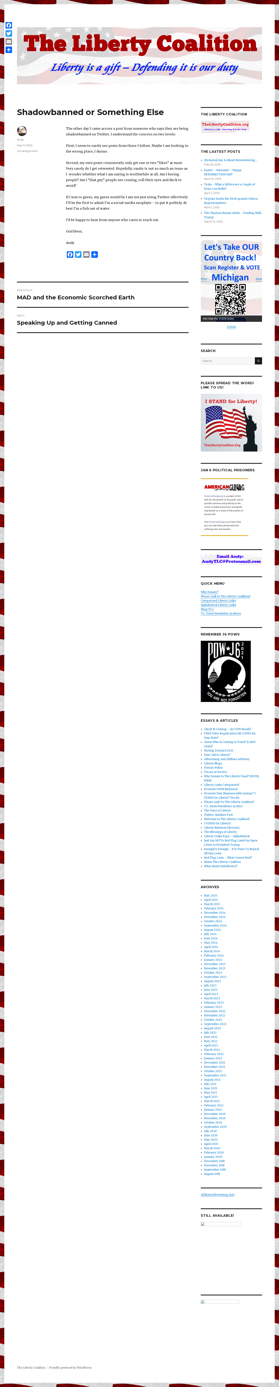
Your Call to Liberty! (217, 755)
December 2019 (214, 1161)
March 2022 (212, 1050)
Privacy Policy (213, 767)
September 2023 (215, 977)
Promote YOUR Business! (220, 789)
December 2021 (214, 1062)
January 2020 (213, 1157)
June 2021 (210, 1088)
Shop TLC (207, 609)
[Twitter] (9, 33)
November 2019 (214, 1165)
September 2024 (215, 925)
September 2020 (215, 1127)
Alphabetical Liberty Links (218, 605)
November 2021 (214, 1067)
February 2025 (213, 908)
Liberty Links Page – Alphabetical (227, 836)
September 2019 (215, 1169)
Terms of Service (215, 772)
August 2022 (212, 1028)
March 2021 (212, 1101)
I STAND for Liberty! (217, 823)
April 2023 (211, 994)
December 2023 (214, 964)
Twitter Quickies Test (218, 815)
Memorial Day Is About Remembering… (230, 160)
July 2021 (210, 1084)
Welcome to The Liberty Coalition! (226, 819)
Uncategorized (27, 151)
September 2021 (215, 1075)
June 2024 (211, 938)
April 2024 (211, 947)
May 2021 (210, 1092)
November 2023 (214, 968)
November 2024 (214, 917)
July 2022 (210, 1032)
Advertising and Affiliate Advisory (227, 759)
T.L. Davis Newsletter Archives (221, 613)
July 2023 (210, 985)
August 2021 (212, 1079)
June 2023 (211, 990)
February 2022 (214, 1054)
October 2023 (213, 972)
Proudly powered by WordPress (70, 1367)
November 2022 (214, 1015)
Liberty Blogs (213, 763)
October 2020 (213, 1122)
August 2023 (212, 981)
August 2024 (212, 930)
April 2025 (211, 900)
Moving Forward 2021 (218, 750)
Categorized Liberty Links (218, 600)
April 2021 (211, 1097)
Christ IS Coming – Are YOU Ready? (227, 729)
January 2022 (213, 1058)
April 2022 (211, 1045)
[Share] (9, 50)
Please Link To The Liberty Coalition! (229, 802)
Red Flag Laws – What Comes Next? (228, 857)
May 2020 (211, 1139)
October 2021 (213, 1071)
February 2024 (214, 955)
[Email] (9, 42)
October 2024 (213, 921)
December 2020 (215, 1114)
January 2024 (213, 960)
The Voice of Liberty (217, 810)
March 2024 (212, 951)
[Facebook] (9, 25)
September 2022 (215, 1024)
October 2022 (213, 1020)
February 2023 (214, 1002)
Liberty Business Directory (222, 827)
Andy (20, 139)
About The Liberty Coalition (222, 862)
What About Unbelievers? (220, 866)
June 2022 (211, 1037)
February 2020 (214, 1152)
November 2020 (214, 1118)
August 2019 (212, 1174)
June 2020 (211, 1135)
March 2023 (212, 998)
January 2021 (213, 1109)
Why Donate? (210, 592)
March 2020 (212, 1148)
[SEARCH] (258, 360)
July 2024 (210, 934)
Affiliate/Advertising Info (217, 1195)
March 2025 (212, 904)
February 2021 (213, 1105)
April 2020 (211, 1144)
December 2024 (215, 912)
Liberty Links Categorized (221, 785)
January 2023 (213, 1007)
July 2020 (210, 1131)
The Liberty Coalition (31, 1367)
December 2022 (214, 1011)
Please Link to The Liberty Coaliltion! (225, 596)
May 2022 (210, 1041)
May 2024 (211, 942)
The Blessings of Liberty (220, 832)
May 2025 (210, 895)
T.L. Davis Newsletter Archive (223, 806)
